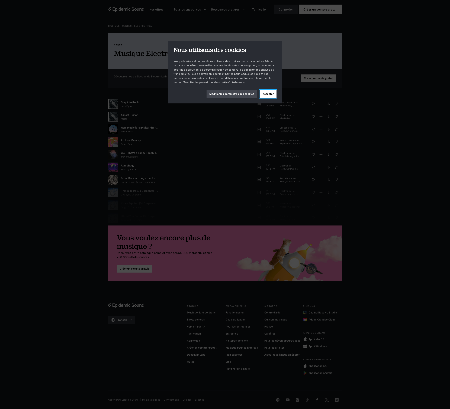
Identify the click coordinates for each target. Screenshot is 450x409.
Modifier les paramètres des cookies (231, 93)
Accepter (268, 93)
